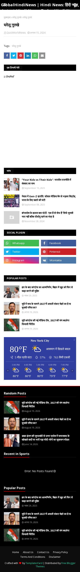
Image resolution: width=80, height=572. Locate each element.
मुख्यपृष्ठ (7, 17)
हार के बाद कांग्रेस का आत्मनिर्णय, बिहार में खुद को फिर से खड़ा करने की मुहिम (47, 289)
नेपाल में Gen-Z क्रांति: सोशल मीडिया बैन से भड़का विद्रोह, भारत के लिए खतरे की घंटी (49, 198)
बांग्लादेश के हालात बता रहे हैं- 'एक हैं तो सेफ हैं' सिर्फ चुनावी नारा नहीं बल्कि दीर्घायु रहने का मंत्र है (47, 214)
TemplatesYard (34, 563)
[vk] (58, 260)
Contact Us (43, 552)
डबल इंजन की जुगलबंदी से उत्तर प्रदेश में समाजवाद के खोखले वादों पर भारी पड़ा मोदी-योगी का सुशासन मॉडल (46, 437)
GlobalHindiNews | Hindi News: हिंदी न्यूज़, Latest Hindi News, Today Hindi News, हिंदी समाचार (40, 10)
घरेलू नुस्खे (16, 17)
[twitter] (21, 251)
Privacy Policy (60, 552)
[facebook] (58, 243)
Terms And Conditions (32, 557)
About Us (28, 552)
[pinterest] (58, 251)
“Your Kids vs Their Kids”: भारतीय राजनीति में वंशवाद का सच (46, 181)
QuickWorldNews (16, 32)
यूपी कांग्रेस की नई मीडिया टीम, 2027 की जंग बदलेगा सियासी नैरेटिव (45, 322)
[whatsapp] (21, 243)
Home (15, 552)
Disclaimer (55, 557)
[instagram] (21, 260)
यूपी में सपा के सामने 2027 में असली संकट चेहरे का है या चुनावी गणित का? (46, 305)
